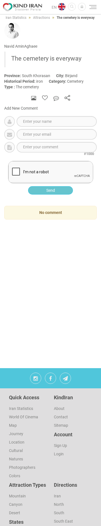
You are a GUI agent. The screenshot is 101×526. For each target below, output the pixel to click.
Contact (61, 417)
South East (63, 521)
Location (16, 442)
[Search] (72, 7)
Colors (14, 476)
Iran (57, 496)
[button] (82, 7)
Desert (14, 513)
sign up (60, 445)
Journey (16, 434)
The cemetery (24, 87)
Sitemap (61, 425)
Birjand (69, 75)
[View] (33, 98)
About (59, 408)
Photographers (22, 467)
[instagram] (36, 379)
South (59, 513)
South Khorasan (30, 75)
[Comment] (56, 98)
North (59, 504)
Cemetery (69, 81)
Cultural (16, 450)
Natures (16, 459)
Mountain (17, 496)
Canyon (15, 504)
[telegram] (65, 379)
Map (13, 425)
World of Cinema (23, 417)
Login (59, 454)
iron (26, 81)
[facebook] (50, 379)
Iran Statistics (21, 408)
